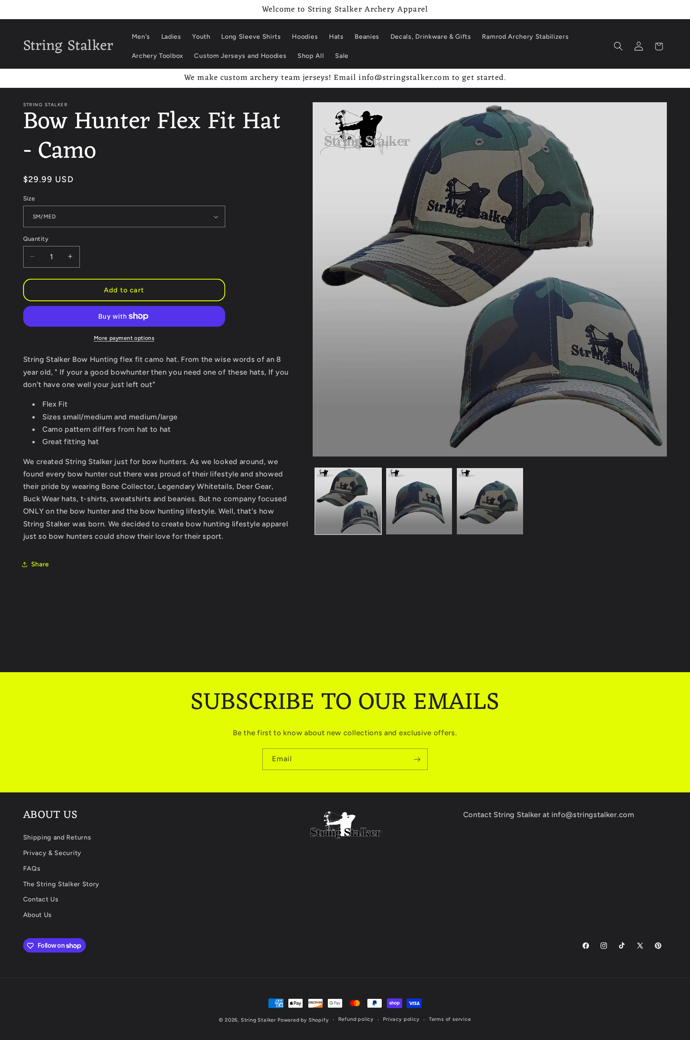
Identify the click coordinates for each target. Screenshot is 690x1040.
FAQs (32, 868)
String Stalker (258, 1020)
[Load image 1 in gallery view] (348, 501)
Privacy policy (401, 1019)
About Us (37, 915)
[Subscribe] (417, 759)
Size (29, 198)
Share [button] (40, 564)
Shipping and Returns (57, 837)
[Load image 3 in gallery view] (490, 501)
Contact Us (41, 899)
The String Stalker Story (61, 884)
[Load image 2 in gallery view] (419, 501)
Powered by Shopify (303, 1020)
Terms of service (450, 1019)
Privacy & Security (52, 853)
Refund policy (356, 1019)
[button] (618, 46)
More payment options (124, 338)
